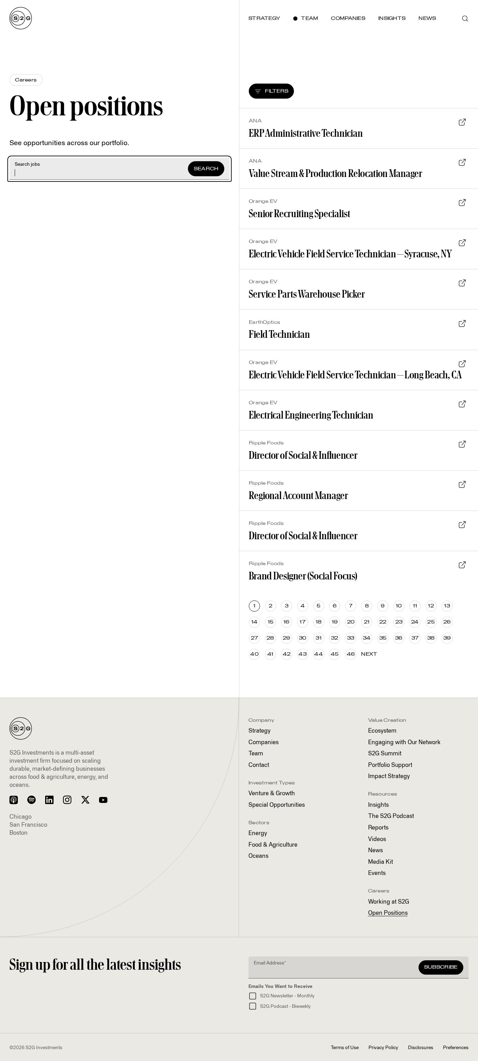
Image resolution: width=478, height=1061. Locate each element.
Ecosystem (382, 731)
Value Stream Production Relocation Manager (335, 173)
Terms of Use (345, 1047)
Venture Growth (271, 794)
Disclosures (420, 1047)
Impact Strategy (389, 776)
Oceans (258, 856)
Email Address (270, 963)
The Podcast (391, 816)
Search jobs (27, 164)
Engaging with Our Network (404, 743)
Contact (258, 765)
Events (377, 873)
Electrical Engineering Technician (311, 415)
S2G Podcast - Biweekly (285, 1006)
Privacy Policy (383, 1047)
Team (255, 754)
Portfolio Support (390, 765)
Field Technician (279, 334)
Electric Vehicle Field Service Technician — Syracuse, (350, 254)
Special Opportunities (276, 805)
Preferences (456, 1047)
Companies (263, 743)
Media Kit (380, 862)
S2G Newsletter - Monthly (287, 996)
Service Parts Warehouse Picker (307, 294)
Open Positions (388, 913)
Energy (257, 833)
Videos (377, 839)
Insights (378, 805)
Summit (384, 754)
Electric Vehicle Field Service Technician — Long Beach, (355, 375)
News (375, 851)
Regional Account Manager (298, 495)
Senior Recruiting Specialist (299, 213)
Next (369, 654)
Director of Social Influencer (303, 455)
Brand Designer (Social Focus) (303, 576)
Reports (378, 828)
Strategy (259, 731)
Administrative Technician (306, 133)
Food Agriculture (272, 845)
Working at (388, 902)
